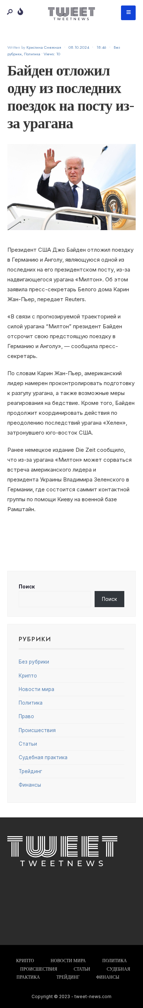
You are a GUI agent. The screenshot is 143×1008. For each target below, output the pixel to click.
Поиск (27, 587)
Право (26, 716)
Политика (32, 54)
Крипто (28, 676)
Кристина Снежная (43, 47)
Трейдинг (30, 771)
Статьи (28, 744)
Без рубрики (34, 662)
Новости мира (36, 689)
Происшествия (37, 730)
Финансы (30, 785)
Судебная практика (43, 757)
